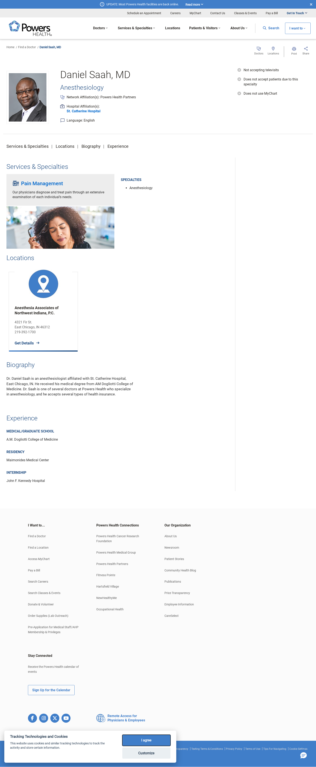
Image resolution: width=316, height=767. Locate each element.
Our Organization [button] (177, 525)
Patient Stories (174, 559)
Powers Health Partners (112, 564)
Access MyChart (39, 559)
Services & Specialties (27, 146)
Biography (90, 146)
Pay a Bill (272, 13)
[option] (43, 308)
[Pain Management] (60, 229)
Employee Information (179, 604)
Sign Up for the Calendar (51, 690)
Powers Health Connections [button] (117, 525)
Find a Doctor (27, 47)
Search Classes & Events (44, 593)
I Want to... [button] (36, 525)
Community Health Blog (180, 570)
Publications (172, 581)
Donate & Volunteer (41, 604)
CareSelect (171, 615)
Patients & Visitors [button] (203, 28)
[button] (304, 756)
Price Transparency (177, 593)
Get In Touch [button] (295, 13)
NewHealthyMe (106, 598)
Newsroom (171, 547)
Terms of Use (252, 748)
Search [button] (273, 28)
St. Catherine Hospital (83, 111)
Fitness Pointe (105, 575)
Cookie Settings (298, 748)
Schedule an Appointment (144, 13)
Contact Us (217, 13)
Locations (65, 146)
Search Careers (38, 581)
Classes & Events (245, 13)
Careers (175, 13)
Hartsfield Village (107, 586)
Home (10, 47)
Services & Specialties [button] (135, 28)
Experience (118, 146)
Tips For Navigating (274, 748)
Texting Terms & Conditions (207, 748)
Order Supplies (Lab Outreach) (48, 615)
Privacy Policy (234, 748)
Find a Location (38, 547)
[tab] (55, 525)
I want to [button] (296, 28)
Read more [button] (193, 4)
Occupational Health (110, 609)
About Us (170, 536)
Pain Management (42, 184)
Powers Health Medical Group (116, 552)
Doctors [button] (99, 28)
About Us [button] (237, 28)
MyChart (195, 13)
